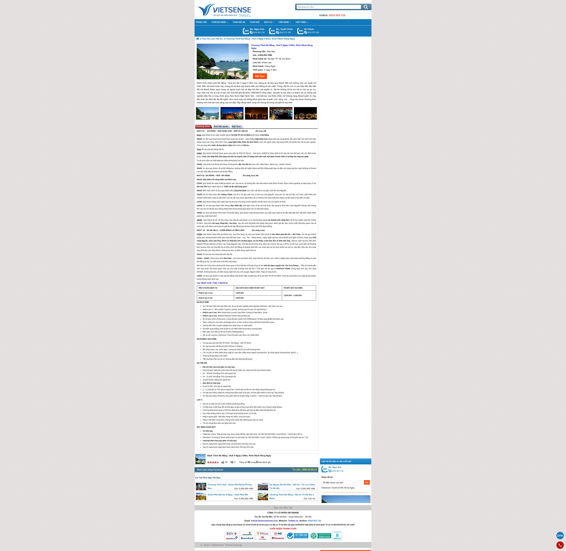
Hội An (246, 145)
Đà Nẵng (265, 135)
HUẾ (218, 176)
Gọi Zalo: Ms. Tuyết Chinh (272, 31)
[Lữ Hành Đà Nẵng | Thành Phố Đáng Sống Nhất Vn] (197, 39)
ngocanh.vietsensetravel (251, 32)
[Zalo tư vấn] (560, 535)
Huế (281, 183)
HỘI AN (244, 131)
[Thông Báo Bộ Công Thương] (297, 539)
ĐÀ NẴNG (211, 131)
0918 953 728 (337, 15)
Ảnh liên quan (221, 126)
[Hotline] (560, 545)
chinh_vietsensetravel (277, 32)
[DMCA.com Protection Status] (337, 539)
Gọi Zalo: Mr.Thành (300, 31)
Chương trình (203, 126)
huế (205, 356)
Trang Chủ (232, 9)
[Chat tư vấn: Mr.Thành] (305, 32)
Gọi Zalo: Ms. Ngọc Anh (246, 31)
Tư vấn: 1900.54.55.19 (304, 469)
